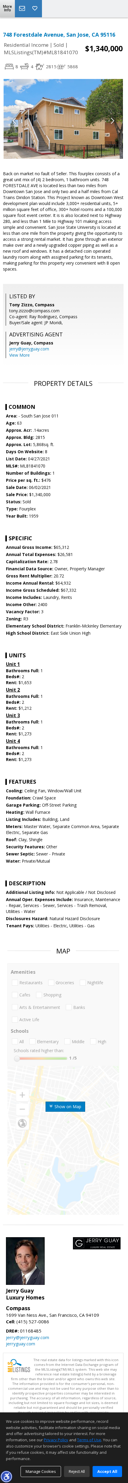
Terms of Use (89, 1439)
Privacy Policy (56, 1439)
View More (19, 355)
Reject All (77, 1471)
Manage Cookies (41, 1471)
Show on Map (67, 1106)
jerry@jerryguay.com (29, 349)
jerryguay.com (20, 1344)
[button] (6, 1476)
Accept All (107, 1471)
